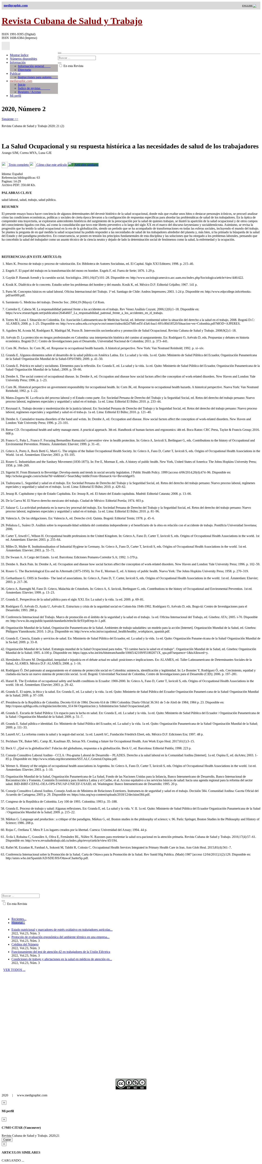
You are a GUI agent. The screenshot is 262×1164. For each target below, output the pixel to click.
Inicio (21, 84)
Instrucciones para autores (38, 77)
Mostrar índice (19, 55)
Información (18, 62)
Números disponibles (23, 58)
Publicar (15, 73)
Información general (34, 66)
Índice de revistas (34, 88)
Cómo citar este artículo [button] (52, 164)
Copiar (7, 1139)
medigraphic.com (21, 81)
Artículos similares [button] (86, 164)
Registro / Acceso (29, 92)
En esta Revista (73, 66)
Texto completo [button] (18, 164)
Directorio (24, 70)
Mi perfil (15, 95)
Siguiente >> (10, 119)
